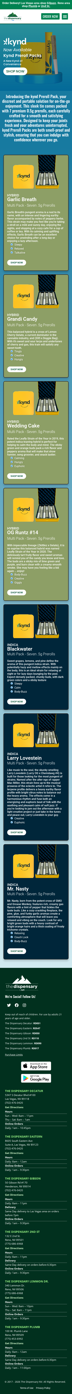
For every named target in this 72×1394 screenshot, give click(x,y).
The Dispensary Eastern (23, 1136)
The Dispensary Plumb (22, 1327)
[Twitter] (9, 1005)
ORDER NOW (50, 16)
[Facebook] (16, 1005)
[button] (65, 16)
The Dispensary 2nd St (22, 1232)
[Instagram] (24, 1005)
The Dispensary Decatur (24, 1091)
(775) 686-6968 (14, 1243)
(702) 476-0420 (14, 1102)
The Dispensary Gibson (23, 1178)
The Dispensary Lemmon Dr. (27, 1281)
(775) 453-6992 (14, 1338)
